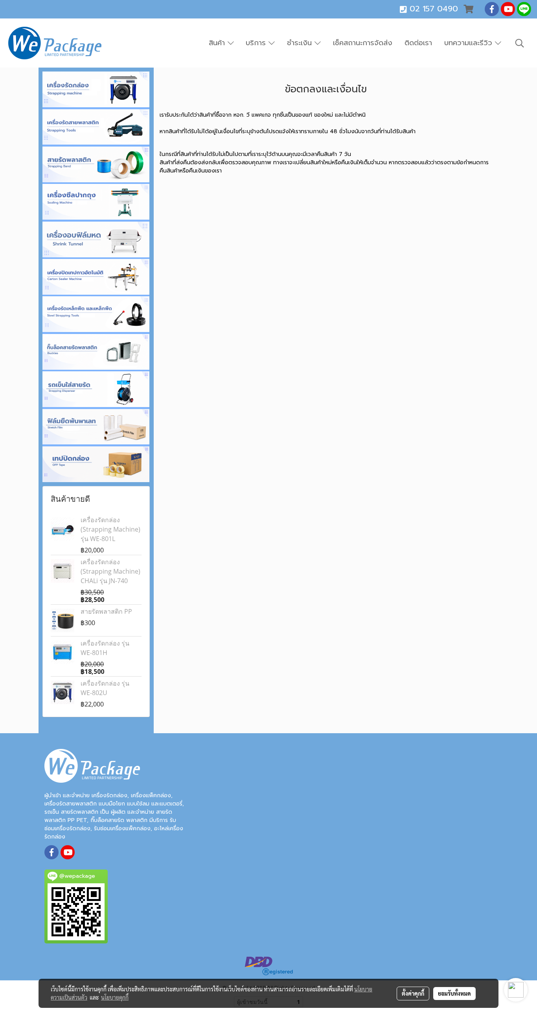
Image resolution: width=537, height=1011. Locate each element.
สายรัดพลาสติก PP (106, 611)
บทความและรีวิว (469, 42)
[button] (519, 43)
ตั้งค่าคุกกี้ (413, 993)
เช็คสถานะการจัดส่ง (362, 42)
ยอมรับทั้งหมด (454, 993)
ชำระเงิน (300, 42)
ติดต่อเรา (418, 42)
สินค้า (218, 42)
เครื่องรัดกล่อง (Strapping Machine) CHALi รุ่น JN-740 (110, 571)
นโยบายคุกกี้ (115, 997)
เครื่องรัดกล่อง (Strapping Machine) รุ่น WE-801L (110, 529)
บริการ (257, 42)
